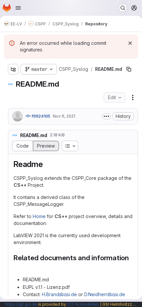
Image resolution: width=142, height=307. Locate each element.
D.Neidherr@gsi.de (104, 294)
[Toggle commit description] (106, 116)
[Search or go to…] (123, 8)
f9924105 (40, 116)
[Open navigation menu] (18, 8)
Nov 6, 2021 (64, 116)
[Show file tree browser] (13, 69)
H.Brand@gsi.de (59, 294)
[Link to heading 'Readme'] (47, 164)
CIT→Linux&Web (83, 304)
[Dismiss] (130, 43)
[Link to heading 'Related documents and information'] (17, 266)
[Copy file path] (129, 69)
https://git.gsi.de (21, 304)
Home (39, 216)
